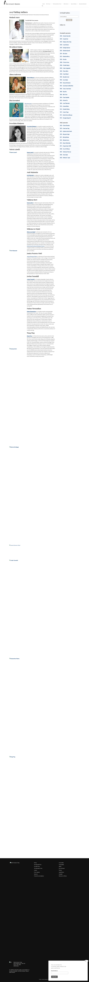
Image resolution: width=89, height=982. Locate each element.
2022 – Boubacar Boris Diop (65, 42)
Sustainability (61, 864)
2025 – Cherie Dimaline (65, 125)
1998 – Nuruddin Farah (64, 77)
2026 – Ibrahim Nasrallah (65, 36)
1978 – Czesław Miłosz (64, 106)
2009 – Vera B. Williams (65, 149)
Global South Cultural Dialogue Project (35, 246)
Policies (60, 870)
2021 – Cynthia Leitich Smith (66, 131)
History (35, 862)
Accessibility (61, 862)
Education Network (82, 3)
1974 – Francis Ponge (64, 112)
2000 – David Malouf (64, 74)
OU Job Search (62, 868)
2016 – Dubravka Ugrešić (65, 50)
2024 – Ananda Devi (64, 39)
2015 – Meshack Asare (64, 140)
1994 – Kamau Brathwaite (65, 83)
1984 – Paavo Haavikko (64, 97)
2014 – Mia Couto (63, 53)
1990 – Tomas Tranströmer (65, 88)
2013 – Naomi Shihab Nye (65, 143)
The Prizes (48, 3)
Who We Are (66, 3)
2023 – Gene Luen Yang (64, 128)
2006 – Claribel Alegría (64, 65)
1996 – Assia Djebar (64, 80)
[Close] (86, 961)
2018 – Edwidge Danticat (65, 47)
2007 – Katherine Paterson (65, 152)
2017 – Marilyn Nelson (64, 137)
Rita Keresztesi (28, 103)
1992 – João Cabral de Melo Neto (66, 86)
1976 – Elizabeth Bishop (64, 109)
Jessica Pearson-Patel (32, 256)
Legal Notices (61, 872)
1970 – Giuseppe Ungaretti (65, 118)
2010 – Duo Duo (63, 59)
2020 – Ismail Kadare (64, 45)
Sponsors (36, 874)
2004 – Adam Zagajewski (65, 68)
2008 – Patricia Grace (64, 62)
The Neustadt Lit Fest (57, 3)
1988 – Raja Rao (63, 91)
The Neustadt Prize (37, 864)
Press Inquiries (37, 872)
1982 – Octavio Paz (64, 100)
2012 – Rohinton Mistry (65, 56)
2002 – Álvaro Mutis (64, 71)
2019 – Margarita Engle (64, 134)
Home (43, 3)
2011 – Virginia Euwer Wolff (65, 146)
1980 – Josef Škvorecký (64, 103)
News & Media (73, 3)
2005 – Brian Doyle (64, 155)
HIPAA (60, 866)
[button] (42, 6)
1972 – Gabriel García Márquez (66, 115)
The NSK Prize (37, 866)
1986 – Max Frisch (63, 94)
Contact (35, 870)
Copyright (60, 874)
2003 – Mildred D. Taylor (65, 157)
